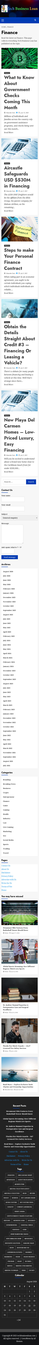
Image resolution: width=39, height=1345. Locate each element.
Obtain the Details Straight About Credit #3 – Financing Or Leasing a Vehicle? (19, 344)
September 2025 (9, 610)
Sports (6, 844)
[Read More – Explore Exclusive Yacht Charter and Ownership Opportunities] (19, 1069)
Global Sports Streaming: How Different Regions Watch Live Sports (19, 967)
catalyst (10, 1207)
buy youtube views (26, 1202)
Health (5, 814)
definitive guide (19, 1220)
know (12, 1247)
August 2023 (8, 683)
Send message (9, 557)
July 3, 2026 (14, 1051)
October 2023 (8, 675)
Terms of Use (6, 886)
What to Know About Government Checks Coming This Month (19, 92)
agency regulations (25, 1179)
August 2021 (8, 761)
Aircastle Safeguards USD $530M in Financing (17, 177)
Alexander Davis (11, 113)
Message (5, 523)
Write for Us (6, 883)
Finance (7, 73)
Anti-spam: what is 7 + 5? (11, 547)
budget (6, 1198)
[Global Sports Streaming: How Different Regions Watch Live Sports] (19, 951)
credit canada (19, 1211)
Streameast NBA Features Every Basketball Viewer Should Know (15, 929)
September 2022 (9, 731)
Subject (4, 514)
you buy (31, 1270)
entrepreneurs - (12, 1225)
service (9, 1266)
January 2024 (8, 666)
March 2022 (7, 748)
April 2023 (7, 701)
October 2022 (8, 727)
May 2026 (6, 584)
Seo (4, 836)
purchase (11, 1261)
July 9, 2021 (24, 191)
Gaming (6, 810)
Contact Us (5, 865)
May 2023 (6, 696)
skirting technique (11, 1270)
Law (4, 823)
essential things (27, 1225)
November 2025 (9, 602)
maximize (28, 1252)
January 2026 (8, 593)
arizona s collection (12, 1193)
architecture (19, 1184)
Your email (5, 505)
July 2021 (6, 765)
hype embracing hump (13, 1238)
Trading (6, 849)
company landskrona (24, 1207)
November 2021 (9, 752)
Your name (5, 495)
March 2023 (7, 705)
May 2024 (6, 649)
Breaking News (9, 784)
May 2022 (6, 740)
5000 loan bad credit (25, 1175)
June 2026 (7, 580)
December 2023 (9, 671)
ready (20, 1261)
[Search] (35, 20)
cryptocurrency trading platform (19, 1216)
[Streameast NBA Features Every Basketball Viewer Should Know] (19, 912)
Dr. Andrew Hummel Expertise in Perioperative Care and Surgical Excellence (15, 1007)
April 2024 (7, 653)
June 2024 (7, 645)
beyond (32, 1193)
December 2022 (9, 718)
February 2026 (9, 589)
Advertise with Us (8, 879)
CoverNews (26, 1338)
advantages (10, 1179)
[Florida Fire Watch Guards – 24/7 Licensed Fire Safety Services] (19, 1030)
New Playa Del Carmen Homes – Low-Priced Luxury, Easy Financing (19, 435)
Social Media (8, 840)
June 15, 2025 (24, 113)
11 (10, 1301)
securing (28, 1261)
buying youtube (11, 1202)
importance (28, 1238)
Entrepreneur (8, 797)
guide (25, 1229)
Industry (6, 818)
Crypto (6, 792)
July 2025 (6, 619)
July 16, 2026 (14, 1012)
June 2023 (7, 692)
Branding (7, 780)
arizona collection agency (19, 1189)
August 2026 (8, 571)
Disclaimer (5, 872)
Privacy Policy (7, 876)
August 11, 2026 (15, 933)
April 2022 (7, 744)
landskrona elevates (14, 1252)
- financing (11, 1175)
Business (7, 788)
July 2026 (6, 576)
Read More (8, 132)
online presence (29, 1257)
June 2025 (7, 623)
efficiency (31, 1220)
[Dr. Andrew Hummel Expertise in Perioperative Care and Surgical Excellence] (19, 990)
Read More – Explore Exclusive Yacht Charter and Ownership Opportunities (18, 1085)
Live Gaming (8, 827)
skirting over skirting (24, 1266)
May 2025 (6, 627)
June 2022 (7, 735)
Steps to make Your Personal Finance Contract (19, 259)
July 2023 (6, 688)
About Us (5, 869)
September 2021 (9, 757)
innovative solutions (12, 1243)
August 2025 (8, 614)
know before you (23, 1247)
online (17, 1257)
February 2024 (9, 662)
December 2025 (9, 597)
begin (25, 1193)
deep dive (7, 1220)
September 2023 (9, 679)
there (24, 1270)
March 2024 (7, 658)
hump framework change (19, 1234)
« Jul (18, 1320)
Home (3, 890)
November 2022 (9, 722)
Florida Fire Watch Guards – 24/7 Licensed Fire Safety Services (16, 1047)
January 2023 (8, 714)
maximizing (8, 1257)
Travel (6, 853)
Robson (6, 933)
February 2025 (9, 636)
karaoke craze (28, 1243)
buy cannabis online (28, 1198)
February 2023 (9, 709)
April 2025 (7, 632)
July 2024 (6, 640)
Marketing (7, 831)
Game (5, 805)
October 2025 (8, 606)
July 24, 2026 (14, 971)
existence (15, 1229)
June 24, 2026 (19, 1090)
